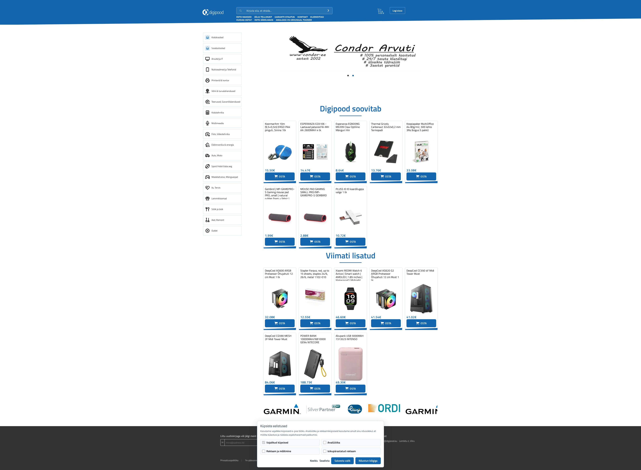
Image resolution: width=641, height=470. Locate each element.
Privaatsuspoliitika (229, 460)
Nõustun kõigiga (368, 461)
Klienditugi (317, 17)
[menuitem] (222, 37)
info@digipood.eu (388, 441)
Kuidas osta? (244, 20)
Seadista (324, 461)
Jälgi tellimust (263, 17)
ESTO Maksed (244, 17)
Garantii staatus (285, 17)
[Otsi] (328, 10)
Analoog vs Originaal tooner (294, 20)
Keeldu (314, 461)
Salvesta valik (342, 461)
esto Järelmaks (264, 20)
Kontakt (302, 17)
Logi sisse (397, 11)
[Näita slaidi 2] (353, 75)
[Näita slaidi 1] (348, 75)
